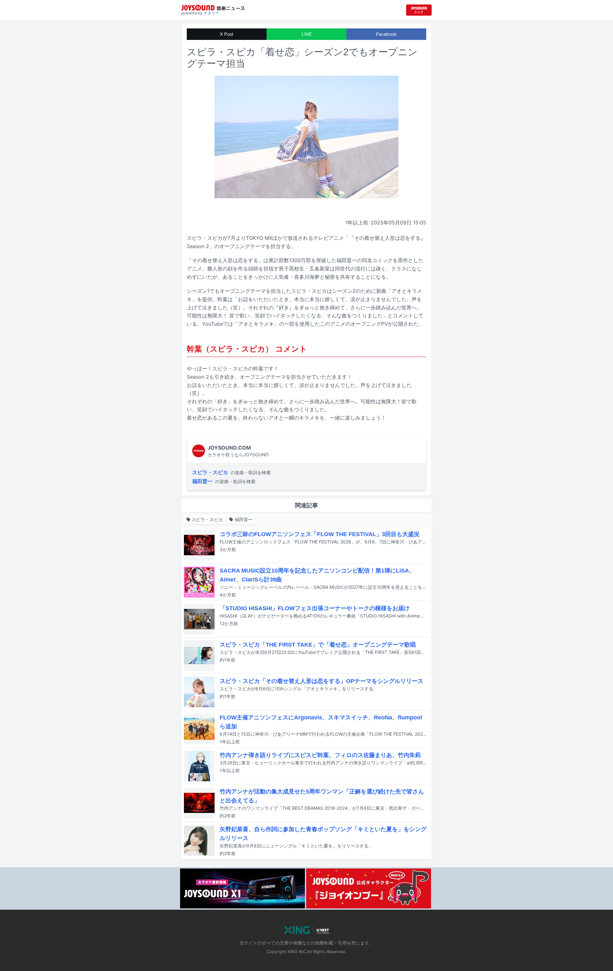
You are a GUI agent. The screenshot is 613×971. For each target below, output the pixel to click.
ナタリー (211, 13)
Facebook (386, 34)
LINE (307, 34)
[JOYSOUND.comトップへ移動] (419, 10)
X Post (226, 34)
